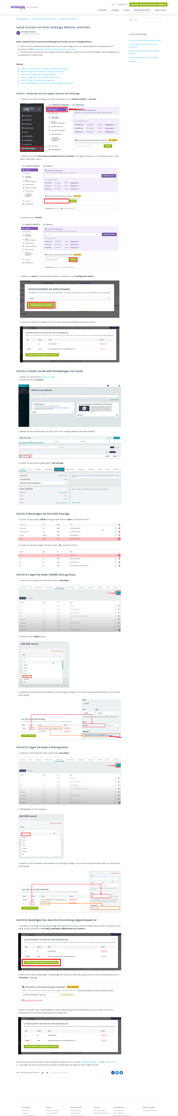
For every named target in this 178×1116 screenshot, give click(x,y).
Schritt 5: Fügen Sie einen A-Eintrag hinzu (37, 80)
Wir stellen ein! (118, 1110)
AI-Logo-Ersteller (52, 1113)
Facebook (113, 1073)
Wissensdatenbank (142, 10)
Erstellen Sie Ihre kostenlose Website (148, 4)
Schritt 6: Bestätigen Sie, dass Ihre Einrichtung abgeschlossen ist (47, 83)
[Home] (18, 7)
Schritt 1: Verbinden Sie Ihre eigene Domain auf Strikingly (44, 69)
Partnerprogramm (100, 1110)
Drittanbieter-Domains (68, 19)
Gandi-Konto (47, 377)
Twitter (117, 1073)
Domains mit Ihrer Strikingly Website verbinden (145, 40)
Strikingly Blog (75, 1110)
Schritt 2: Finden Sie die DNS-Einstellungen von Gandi (42, 71)
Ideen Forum (160, 10)
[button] (43, 1073)
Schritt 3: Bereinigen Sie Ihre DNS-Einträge (38, 74)
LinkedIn (121, 1073)
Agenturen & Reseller (101, 1113)
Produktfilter (133, 61)
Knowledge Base (23, 19)
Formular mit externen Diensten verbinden (143, 57)
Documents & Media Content (44, 19)
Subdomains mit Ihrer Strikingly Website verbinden (54, 49)
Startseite (102, 10)
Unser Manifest (118, 1113)
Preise (126, 10)
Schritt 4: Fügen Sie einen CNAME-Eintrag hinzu (40, 77)
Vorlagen (115, 10)
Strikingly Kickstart (52, 1110)
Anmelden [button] (122, 4)
